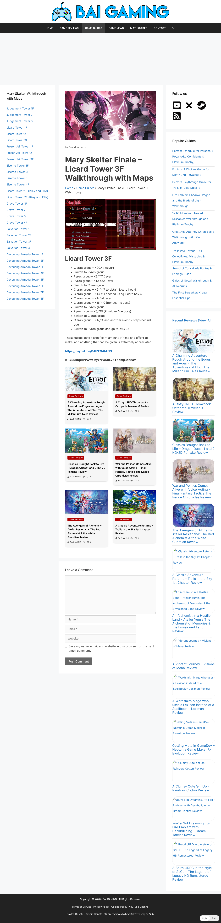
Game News (116, 28)
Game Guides (93, 28)
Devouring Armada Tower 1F (24, 254)
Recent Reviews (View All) (192, 320)
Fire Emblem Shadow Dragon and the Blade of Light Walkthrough (191, 200)
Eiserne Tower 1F (17, 165)
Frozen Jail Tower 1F (19, 146)
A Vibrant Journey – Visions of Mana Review (193, 666)
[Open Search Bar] (173, 28)
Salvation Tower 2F (18, 235)
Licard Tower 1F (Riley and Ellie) (27, 191)
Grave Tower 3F (16, 216)
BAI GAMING (110, 899)
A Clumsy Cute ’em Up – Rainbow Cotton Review (190, 788)
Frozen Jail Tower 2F (19, 152)
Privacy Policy (101, 906)
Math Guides (138, 28)
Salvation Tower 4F (19, 248)
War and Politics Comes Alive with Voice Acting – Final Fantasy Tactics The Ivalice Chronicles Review (191, 491)
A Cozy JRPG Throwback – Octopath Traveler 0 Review (192, 408)
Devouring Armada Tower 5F (25, 279)
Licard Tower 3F (17, 140)
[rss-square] (178, 116)
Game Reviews (69, 28)
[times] (190, 105)
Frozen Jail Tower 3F (20, 159)
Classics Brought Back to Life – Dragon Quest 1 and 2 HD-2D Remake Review (193, 449)
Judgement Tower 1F (20, 108)
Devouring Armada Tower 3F (25, 267)
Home (49, 28)
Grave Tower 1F (16, 203)
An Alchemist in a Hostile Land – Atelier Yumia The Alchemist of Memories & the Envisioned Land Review (191, 623)
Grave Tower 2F (16, 210)
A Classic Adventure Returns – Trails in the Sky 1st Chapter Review (192, 579)
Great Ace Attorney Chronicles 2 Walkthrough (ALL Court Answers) (193, 237)
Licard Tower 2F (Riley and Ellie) (27, 197)
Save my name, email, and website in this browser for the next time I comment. (111, 648)
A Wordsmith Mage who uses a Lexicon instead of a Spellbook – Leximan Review (193, 707)
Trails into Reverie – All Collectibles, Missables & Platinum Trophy (188, 256)
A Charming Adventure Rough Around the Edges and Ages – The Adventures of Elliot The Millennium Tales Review (191, 363)
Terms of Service (81, 906)
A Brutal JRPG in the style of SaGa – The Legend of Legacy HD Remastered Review (192, 873)
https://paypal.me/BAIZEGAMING (88, 351)
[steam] (203, 105)
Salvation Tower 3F (19, 241)
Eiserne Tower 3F (17, 178)
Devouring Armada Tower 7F (25, 292)
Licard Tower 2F (17, 134)
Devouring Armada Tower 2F (25, 260)
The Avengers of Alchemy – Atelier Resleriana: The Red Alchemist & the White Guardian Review (193, 536)
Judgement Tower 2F (20, 114)
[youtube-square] (178, 105)
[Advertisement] (110, 57)
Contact (160, 28)
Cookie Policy (119, 906)
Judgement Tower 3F (20, 121)
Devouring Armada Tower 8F (25, 298)
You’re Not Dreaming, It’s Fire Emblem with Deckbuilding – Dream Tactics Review (191, 829)
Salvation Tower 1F (18, 229)
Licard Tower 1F (16, 127)
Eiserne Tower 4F (17, 184)
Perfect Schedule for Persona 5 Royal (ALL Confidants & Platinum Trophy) (192, 156)
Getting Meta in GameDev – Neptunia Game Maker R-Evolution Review (193, 749)
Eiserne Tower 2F (17, 172)
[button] (209, 918)
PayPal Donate (75, 914)
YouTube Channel (139, 906)
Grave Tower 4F (16, 222)
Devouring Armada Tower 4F (25, 273)
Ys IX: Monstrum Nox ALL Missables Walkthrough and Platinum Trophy (190, 219)
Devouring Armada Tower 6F (25, 286)
